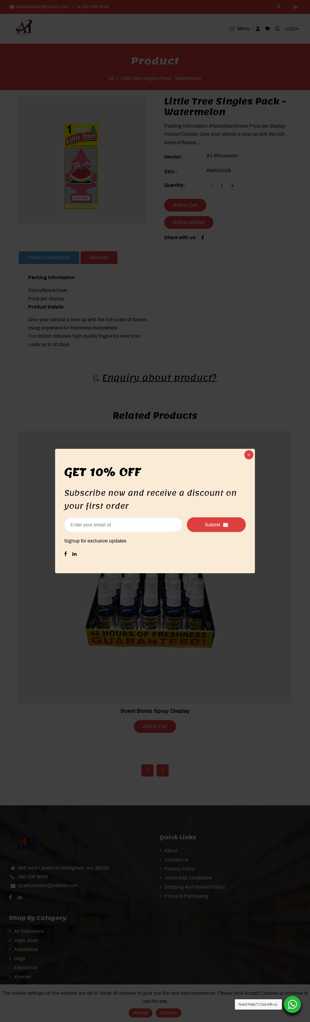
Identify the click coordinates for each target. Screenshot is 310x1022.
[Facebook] (66, 553)
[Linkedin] (75, 553)
